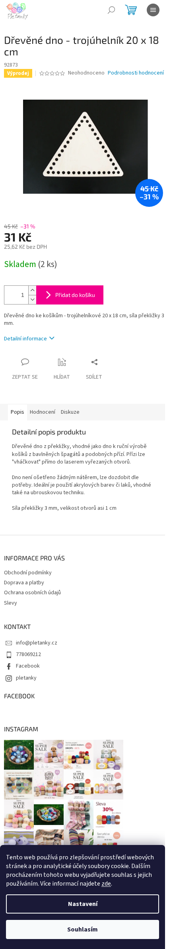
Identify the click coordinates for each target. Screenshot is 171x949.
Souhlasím (82, 929)
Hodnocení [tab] (42, 412)
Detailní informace (25, 339)
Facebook (28, 666)
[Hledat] (111, 10)
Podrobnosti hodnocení (136, 73)
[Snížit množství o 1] (32, 299)
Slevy (10, 603)
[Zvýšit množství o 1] (32, 290)
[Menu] (153, 10)
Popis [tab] (17, 412)
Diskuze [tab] (70, 412)
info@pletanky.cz (36, 643)
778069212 (28, 654)
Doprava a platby (24, 583)
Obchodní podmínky (28, 573)
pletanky (26, 678)
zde (106, 883)
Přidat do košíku (75, 294)
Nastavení (82, 904)
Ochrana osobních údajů (32, 593)
